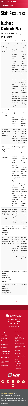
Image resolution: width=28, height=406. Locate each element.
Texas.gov (15, 393)
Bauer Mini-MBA (18, 365)
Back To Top (13, 301)
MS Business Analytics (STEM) (20, 338)
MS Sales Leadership (18, 353)
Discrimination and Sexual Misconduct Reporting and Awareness (13, 402)
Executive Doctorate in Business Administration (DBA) (20, 357)
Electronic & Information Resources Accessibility (17, 400)
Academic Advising (4, 338)
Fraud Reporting (17, 395)
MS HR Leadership (18, 344)
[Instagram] (13, 381)
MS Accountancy (18, 337)
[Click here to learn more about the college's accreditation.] (14, 375)
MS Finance (17, 340)
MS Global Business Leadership (20, 341)
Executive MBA (17, 335)
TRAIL (12, 395)
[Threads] (13, 385)
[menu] (26, 5)
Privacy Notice (22, 397)
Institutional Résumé (19, 398)
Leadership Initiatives (4, 344)
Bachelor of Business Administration (4, 336)
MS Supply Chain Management (20, 355)
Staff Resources (3, 364)
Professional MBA (18, 334)
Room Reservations (4, 365)
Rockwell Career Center (5, 353)
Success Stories (3, 349)
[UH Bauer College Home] (7, 5)
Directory (2, 359)
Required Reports (4, 400)
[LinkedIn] (8, 381)
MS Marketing (17, 350)
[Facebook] (2, 381)
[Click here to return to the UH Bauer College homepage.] (14, 315)
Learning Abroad (4, 347)
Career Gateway (3, 355)
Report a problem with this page (7, 393)
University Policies (4, 403)
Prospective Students (4, 334)
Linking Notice (16, 397)
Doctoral (16, 359)
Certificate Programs (18, 367)
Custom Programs (18, 368)
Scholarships (3, 343)
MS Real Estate (17, 352)
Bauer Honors (3, 346)
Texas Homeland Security (5, 395)
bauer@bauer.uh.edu (14, 327)
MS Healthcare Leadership (19, 343)
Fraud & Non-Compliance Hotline (7, 397)
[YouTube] (23, 381)
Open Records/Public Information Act (8, 398)
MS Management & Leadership (20, 349)
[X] (18, 381)
